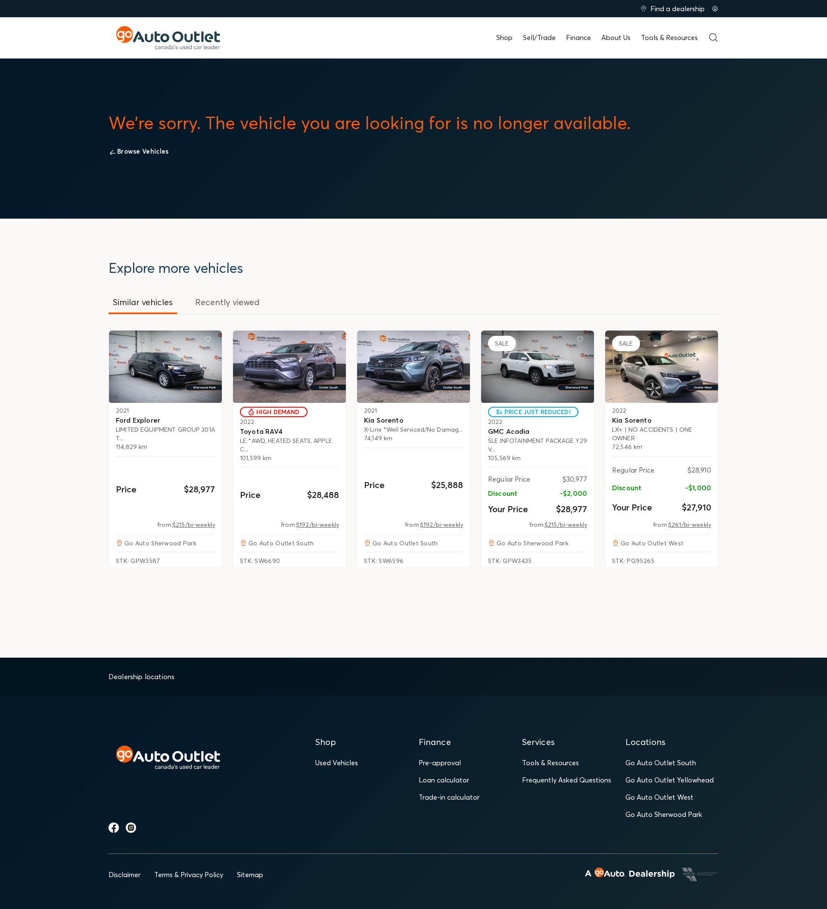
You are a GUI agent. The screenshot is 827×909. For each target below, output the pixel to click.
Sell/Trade (539, 37)
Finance (578, 37)
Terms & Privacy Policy (188, 874)
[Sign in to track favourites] (210, 341)
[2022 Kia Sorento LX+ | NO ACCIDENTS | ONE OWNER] (661, 367)
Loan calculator (444, 780)
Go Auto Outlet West (659, 797)
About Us (616, 37)
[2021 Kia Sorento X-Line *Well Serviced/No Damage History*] (413, 367)
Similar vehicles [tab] (143, 302)
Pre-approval (440, 762)
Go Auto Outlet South (660, 762)
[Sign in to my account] (715, 8)
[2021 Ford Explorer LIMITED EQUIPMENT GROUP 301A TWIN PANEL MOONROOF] (165, 367)
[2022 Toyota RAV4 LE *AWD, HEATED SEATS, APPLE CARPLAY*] (289, 367)
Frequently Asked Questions (566, 780)
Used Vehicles (336, 762)
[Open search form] (713, 37)
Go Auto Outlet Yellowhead (669, 780)
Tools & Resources (669, 37)
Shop (504, 37)
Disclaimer (124, 874)
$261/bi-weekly (689, 525)
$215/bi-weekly (193, 525)
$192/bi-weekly (317, 525)
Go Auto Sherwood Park (663, 814)
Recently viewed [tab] (227, 302)
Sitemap (250, 874)
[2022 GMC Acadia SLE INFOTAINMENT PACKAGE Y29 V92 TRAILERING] (537, 367)
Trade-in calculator (449, 797)
